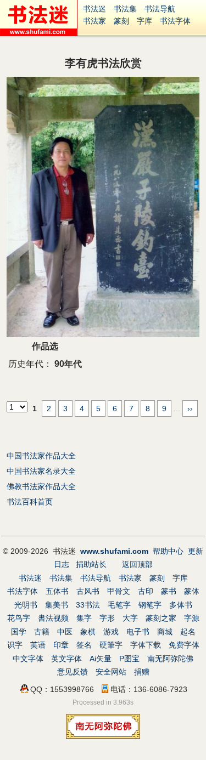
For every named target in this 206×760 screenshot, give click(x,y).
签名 (84, 644)
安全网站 (111, 671)
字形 (107, 618)
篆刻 (121, 20)
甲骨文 (118, 591)
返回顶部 (137, 564)
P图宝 (129, 658)
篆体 (191, 591)
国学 (18, 631)
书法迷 (94, 8)
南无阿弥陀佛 (170, 658)
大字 (130, 618)
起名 (188, 631)
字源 (191, 618)
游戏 (111, 631)
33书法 (88, 604)
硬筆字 (111, 644)
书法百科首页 (30, 501)
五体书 (57, 591)
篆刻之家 (161, 618)
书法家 (94, 20)
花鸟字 (18, 618)
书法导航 (159, 8)
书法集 (125, 8)
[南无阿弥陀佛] (103, 735)
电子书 (137, 631)
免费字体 (184, 644)
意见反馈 (72, 671)
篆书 (168, 591)
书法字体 (175, 20)
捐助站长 (91, 564)
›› (190, 408)
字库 (144, 20)
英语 (38, 644)
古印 (145, 591)
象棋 (88, 631)
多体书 (180, 604)
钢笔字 (150, 604)
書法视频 (53, 618)
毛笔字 (119, 604)
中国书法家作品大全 (41, 455)
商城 (164, 631)
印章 (61, 644)
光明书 (25, 604)
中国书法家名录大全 (41, 471)
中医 (65, 631)
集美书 (56, 604)
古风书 (87, 591)
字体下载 (145, 644)
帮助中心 (168, 551)
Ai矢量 (101, 658)
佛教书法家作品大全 (41, 486)
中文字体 (28, 658)
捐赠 (141, 671)
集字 (84, 618)
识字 (15, 644)
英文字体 (66, 658)
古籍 (41, 631)
